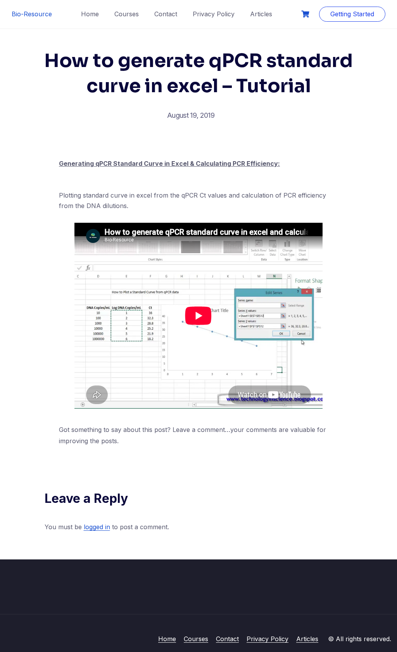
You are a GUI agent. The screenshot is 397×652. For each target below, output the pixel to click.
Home (90, 14)
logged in (97, 527)
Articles (261, 14)
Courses (126, 14)
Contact (165, 14)
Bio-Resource (32, 14)
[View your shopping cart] (306, 14)
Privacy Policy (214, 14)
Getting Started (352, 14)
